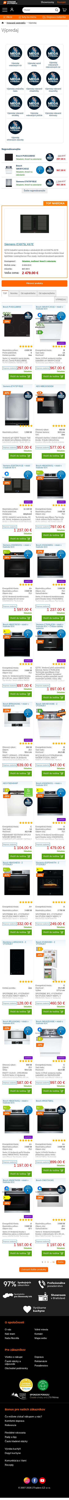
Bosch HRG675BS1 (44, 1101)
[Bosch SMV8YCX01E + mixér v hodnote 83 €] (50, 341)
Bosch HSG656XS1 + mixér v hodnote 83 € (48, 784)
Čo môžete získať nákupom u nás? (23, 1416)
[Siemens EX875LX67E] (34, 237)
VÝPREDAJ (61, 299)
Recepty (9, 1464)
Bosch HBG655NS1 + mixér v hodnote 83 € (49, 467)
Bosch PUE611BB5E (25, 156)
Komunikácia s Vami (15, 1460)
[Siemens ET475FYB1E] (9, 186)
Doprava (38, 1357)
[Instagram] (27, 1485)
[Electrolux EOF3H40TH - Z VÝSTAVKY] (50, 895)
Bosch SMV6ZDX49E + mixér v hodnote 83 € (49, 1022)
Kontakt (61, 2)
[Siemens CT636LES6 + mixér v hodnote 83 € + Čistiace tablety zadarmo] (50, 650)
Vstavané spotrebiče (16, 23)
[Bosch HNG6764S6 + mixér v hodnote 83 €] (17, 1212)
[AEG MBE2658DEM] (50, 413)
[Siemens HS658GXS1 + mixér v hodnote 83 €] (17, 577)
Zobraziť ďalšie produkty (33, 1269)
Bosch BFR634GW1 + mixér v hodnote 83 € (16, 705)
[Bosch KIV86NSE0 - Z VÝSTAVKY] (50, 980)
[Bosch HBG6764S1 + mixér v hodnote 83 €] (17, 1133)
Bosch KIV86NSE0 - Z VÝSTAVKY (45, 943)
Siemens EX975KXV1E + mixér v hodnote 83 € (16, 467)
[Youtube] (42, 1485)
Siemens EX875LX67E (19, 244)
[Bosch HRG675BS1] (50, 1132)
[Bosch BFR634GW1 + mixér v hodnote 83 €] (17, 726)
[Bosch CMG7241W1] (50, 1206)
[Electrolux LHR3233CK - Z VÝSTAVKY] (17, 974)
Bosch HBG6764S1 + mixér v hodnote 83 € (15, 1102)
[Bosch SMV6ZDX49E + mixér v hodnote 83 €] (50, 1056)
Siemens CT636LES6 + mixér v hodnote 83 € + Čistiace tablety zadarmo (49, 626)
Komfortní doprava (14, 1420)
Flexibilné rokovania (15, 1432)
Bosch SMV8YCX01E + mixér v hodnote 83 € (49, 308)
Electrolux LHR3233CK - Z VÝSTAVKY (14, 943)
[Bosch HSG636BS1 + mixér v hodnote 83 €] (50, 577)
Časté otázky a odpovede (13, 1362)
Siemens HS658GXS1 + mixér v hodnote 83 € (17, 546)
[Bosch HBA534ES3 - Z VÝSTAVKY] (17, 894)
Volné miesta (41, 1329)
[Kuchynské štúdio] (51, 1297)
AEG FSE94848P (10, 783)
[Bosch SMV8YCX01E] (9, 173)
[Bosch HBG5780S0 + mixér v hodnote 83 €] (17, 656)
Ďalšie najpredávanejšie (34, 191)
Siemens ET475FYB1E (26, 181)
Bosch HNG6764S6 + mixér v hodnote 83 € (15, 1181)
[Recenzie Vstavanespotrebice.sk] (26, 1385)
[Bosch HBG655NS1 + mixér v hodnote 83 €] (50, 498)
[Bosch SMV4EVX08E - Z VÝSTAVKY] (50, 739)
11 (53, 1262)
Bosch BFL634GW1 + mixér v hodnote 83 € (15, 1022)
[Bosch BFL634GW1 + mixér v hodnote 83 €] (17, 1044)
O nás (8, 1329)
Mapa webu (40, 1338)
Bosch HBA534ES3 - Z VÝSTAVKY (13, 864)
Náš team (10, 1333)
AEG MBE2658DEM (44, 386)
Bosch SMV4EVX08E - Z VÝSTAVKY (46, 705)
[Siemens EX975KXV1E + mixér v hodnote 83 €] (17, 498)
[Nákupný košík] (65, 11)
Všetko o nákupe (13, 1357)
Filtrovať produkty (34, 283)
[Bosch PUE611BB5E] (9, 160)
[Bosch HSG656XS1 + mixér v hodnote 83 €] (50, 815)
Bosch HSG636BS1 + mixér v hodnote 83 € (48, 546)
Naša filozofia (12, 1338)
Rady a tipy (11, 1437)
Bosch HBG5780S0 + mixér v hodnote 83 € (15, 625)
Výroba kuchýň (13, 1448)
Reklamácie (40, 1361)
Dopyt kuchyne (13, 1453)
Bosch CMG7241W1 (45, 1180)
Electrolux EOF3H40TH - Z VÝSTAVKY (47, 864)
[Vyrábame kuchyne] (34, 1309)
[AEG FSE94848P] (17, 815)
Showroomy (47, 2)
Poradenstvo (41, 1365)
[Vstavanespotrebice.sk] (8, 2)
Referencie (10, 1425)
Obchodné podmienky (16, 1368)
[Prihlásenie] (10, 11)
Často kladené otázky (16, 1441)
